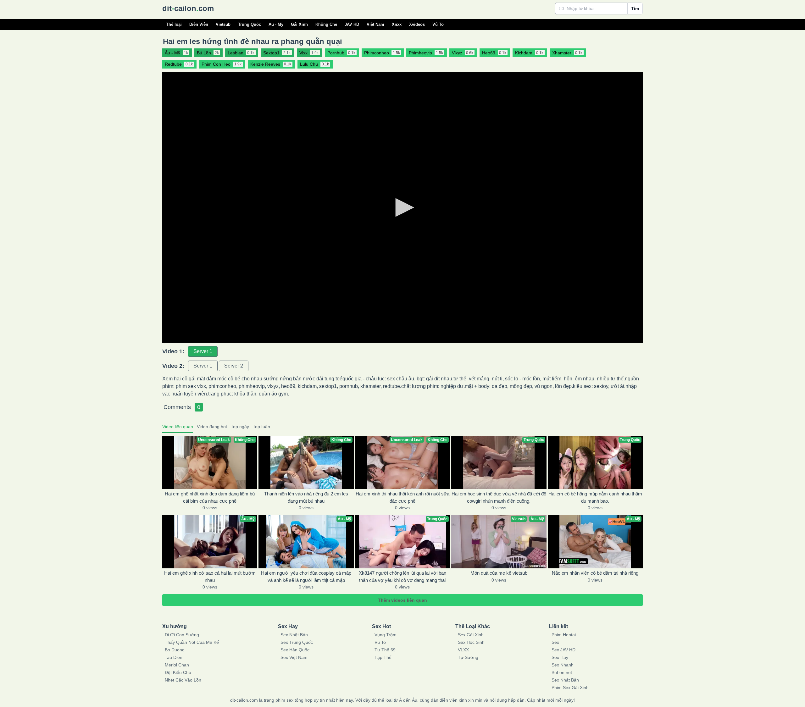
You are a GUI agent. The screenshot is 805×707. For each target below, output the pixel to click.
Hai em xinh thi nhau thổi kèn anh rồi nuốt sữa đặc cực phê (402, 497)
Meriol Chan (177, 664)
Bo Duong (175, 649)
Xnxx (397, 24)
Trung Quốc (249, 24)
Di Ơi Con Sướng (182, 634)
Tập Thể (383, 657)
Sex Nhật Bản (294, 634)
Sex (555, 642)
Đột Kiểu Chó (178, 672)
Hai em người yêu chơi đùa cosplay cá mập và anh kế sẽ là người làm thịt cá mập (306, 576)
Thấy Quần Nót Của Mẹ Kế (192, 642)
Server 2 (233, 365)
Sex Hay (560, 657)
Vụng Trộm (386, 634)
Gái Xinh (299, 24)
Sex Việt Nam (294, 657)
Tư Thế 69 (385, 649)
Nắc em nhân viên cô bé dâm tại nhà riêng (595, 573)
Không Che (326, 24)
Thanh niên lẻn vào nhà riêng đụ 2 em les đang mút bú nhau (306, 497)
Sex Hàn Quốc (294, 649)
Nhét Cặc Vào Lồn (183, 679)
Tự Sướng (468, 657)
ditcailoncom (188, 8)
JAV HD (352, 24)
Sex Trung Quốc (296, 642)
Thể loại (174, 24)
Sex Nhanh (563, 664)
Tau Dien (173, 657)
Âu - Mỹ (276, 24)
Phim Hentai (564, 634)
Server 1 (202, 351)
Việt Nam (375, 24)
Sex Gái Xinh (471, 634)
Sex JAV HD (563, 649)
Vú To (438, 24)
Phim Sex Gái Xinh (570, 687)
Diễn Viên (198, 24)
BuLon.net (562, 672)
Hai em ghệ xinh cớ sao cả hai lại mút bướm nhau (210, 576)
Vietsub (223, 24)
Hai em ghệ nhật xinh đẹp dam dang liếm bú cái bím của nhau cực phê (210, 497)
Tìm (635, 8)
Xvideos (417, 24)
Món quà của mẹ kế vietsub (498, 573)
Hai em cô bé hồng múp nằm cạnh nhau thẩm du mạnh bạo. (595, 497)
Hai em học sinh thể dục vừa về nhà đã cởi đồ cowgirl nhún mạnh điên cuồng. (499, 497)
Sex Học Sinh (471, 642)
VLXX (463, 649)
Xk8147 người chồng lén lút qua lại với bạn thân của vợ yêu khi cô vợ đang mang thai (402, 576)
